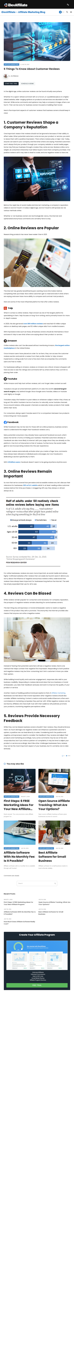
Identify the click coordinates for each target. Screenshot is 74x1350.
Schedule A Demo (27, 83)
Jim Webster (15, 76)
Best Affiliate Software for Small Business (52, 857)
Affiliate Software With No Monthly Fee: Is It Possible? (19, 857)
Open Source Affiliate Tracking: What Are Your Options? (54, 805)
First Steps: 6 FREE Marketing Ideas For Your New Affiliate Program (18, 805)
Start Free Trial (11, 83)
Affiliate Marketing (11, 64)
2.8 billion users (14, 462)
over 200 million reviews (33, 324)
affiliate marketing (58, 693)
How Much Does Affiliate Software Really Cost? (19, 923)
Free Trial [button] (37, 985)
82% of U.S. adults (30, 485)
